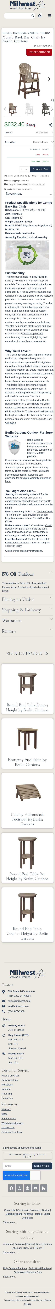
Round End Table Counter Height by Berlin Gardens (27, 934)
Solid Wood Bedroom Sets (28, 1272)
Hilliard (18, 1214)
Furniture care (8, 1118)
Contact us (7, 1098)
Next (47, 79)
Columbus (35, 1210)
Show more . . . (10, 1222)
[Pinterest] (27, 1188)
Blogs (4, 1114)
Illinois (38, 1244)
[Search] (33, 15)
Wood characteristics (12, 1123)
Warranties (12, 621)
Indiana (48, 1244)
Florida (30, 1244)
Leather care (8, 1127)
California (20, 1244)
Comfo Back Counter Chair (19, 497)
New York (29, 1248)
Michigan (17, 1248)
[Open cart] (44, 15)
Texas (39, 1248)
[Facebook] (11, 1188)
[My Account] (39, 15)
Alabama (8, 1244)
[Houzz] (43, 1188)
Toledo (38, 1214)
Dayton (46, 1210)
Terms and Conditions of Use (28, 1300)
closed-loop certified (32, 333)
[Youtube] (35, 1188)
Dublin (9, 1214)
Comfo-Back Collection (17, 542)
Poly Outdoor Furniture (15, 1268)
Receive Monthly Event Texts (27, 1155)
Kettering (28, 1214)
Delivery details (9, 1080)
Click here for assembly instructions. (24, 551)
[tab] (27, 1222)
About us (6, 1109)
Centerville (10, 1210)
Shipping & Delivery (21, 610)
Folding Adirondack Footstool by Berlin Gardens (27, 819)
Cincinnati (22, 1210)
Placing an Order (18, 599)
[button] (40, 169)
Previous (6, 108)
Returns (9, 631)
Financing (6, 1093)
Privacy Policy (9, 1300)
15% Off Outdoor (18, 574)
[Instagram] (19, 1188)
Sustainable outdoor (11, 1132)
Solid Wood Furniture (40, 1268)
